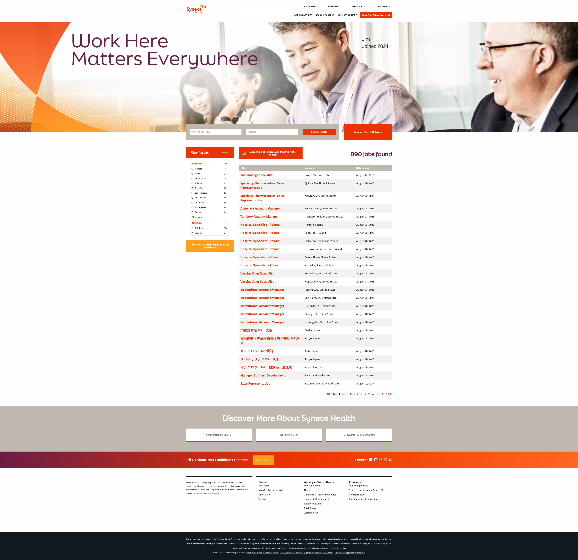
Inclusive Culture (312, 504)
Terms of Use (252, 553)
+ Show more (196, 217)
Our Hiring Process (358, 485)
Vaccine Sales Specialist (257, 273)
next (388, 393)
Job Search (263, 485)
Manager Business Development (263, 375)
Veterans (262, 499)
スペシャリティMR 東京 (259, 359)
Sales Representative (255, 383)
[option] (289, 77)
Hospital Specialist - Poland (260, 225)
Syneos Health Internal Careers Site (367, 490)
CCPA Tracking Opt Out (303, 553)
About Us (308, 490)
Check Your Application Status (364, 499)
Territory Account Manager (259, 216)
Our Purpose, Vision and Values (320, 495)
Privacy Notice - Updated (269, 553)
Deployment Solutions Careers (359, 434)
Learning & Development (316, 499)
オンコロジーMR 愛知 (256, 351)
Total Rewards (311, 508)
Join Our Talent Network (376, 15)
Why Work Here (347, 15)
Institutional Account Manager (262, 290)
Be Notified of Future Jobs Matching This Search (273, 153)
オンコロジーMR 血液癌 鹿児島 (266, 367)
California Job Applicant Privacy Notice (350, 553)
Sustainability (311, 513)
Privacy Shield (286, 553)
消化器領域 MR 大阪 (256, 330)
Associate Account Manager (260, 208)
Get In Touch (263, 460)
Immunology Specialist (256, 175)
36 (382, 393)
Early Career (264, 495)
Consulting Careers (289, 434)
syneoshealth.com (214, 493)
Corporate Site (303, 15)
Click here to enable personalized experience (210, 246)
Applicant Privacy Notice (323, 553)
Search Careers (325, 15)
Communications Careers (218, 434)
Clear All (225, 152)
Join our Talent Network (368, 132)
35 (377, 393)
